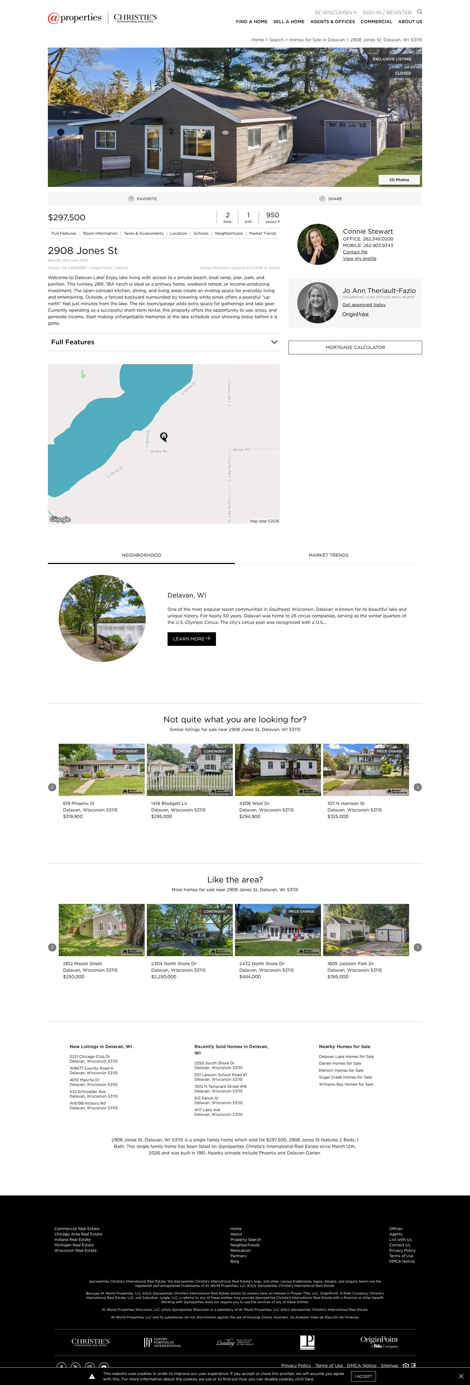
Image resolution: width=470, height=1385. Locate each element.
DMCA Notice (402, 1261)
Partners (238, 1256)
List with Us (400, 1239)
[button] (235, 117)
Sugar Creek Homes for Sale (345, 1077)
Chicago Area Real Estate (78, 1234)
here (309, 1379)
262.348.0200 (378, 238)
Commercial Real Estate (76, 1228)
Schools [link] (202, 233)
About (236, 1234)
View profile (359, 258)
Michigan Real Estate (74, 1245)
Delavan (122, 268)
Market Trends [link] (262, 233)
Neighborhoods (245, 1245)
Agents (396, 1234)
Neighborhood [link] (229, 233)
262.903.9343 (378, 245)
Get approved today (364, 304)
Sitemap (389, 1365)
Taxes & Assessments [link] (144, 233)
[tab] (141, 556)
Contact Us (399, 1245)
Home (236, 1228)
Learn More (189, 639)
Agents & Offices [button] (332, 21)
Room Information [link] (101, 233)
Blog (234, 1261)
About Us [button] (410, 21)
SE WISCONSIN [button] (333, 12)
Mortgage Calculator (355, 347)
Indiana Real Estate (72, 1239)
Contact (355, 252)
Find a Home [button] (252, 21)
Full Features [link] (65, 233)
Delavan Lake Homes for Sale (346, 1056)
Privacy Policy (402, 1250)
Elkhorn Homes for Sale (341, 1070)
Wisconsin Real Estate (75, 1250)
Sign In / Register (387, 12)
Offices (396, 1228)
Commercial (376, 21)
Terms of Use (401, 1256)
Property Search (245, 1239)
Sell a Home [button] (289, 21)
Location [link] (179, 233)
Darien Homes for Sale (340, 1063)
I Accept (363, 1376)
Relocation (240, 1250)
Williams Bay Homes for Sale (346, 1084)
